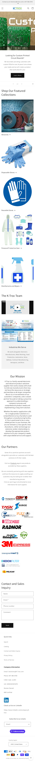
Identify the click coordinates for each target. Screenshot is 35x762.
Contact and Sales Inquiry (12, 651)
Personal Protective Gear (10, 248)
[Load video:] (17, 307)
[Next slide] (22, 84)
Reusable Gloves (7, 210)
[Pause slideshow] (33, 84)
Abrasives (4, 135)
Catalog (6, 646)
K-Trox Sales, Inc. (14, 758)
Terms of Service (9, 660)
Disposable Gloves (8, 172)
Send (7, 625)
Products (13, 463)
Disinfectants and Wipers (10, 286)
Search (6, 642)
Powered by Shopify (24, 758)
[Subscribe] (28, 724)
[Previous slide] (13, 84)
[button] (2, 8)
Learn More (17, 75)
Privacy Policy (8, 655)
